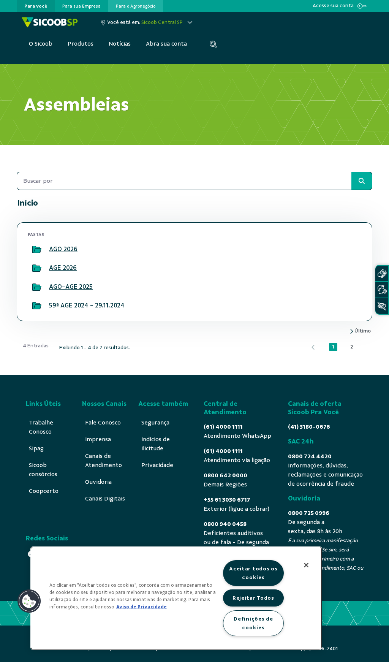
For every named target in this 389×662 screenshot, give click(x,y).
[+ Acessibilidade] (381, 306)
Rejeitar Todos (253, 598)
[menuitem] (36, 6)
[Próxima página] (360, 331)
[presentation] (36, 6)
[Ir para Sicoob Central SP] (49, 22)
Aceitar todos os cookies (253, 572)
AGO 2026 (63, 249)
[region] (176, 598)
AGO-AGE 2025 (71, 286)
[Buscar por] (362, 181)
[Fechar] (306, 565)
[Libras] (381, 273)
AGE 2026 (63, 267)
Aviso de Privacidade (141, 607)
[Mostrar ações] (351, 250)
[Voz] (381, 290)
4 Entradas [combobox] (36, 345)
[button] (29, 601)
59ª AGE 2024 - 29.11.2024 (87, 305)
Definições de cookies (253, 623)
